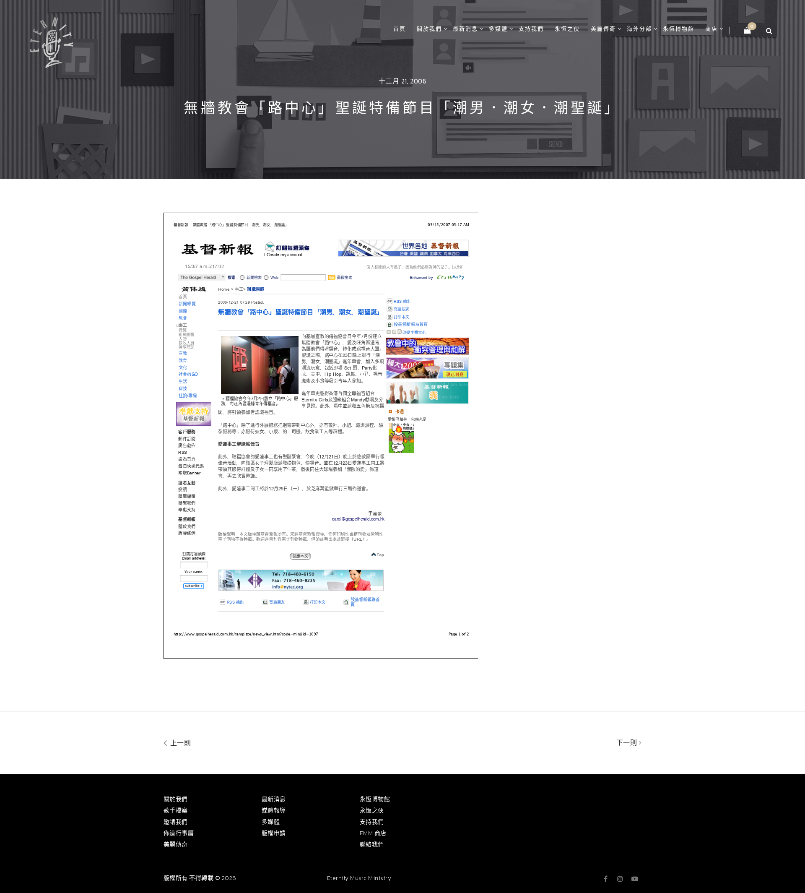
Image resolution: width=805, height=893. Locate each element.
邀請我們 (176, 821)
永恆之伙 (567, 29)
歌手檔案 (176, 810)
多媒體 (498, 29)
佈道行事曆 (179, 833)
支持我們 (531, 29)
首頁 (399, 29)
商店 (711, 29)
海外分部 (639, 29)
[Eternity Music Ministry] (51, 41)
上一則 (179, 743)
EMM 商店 (373, 833)
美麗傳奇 (603, 29)
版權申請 (274, 833)
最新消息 (465, 29)
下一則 (627, 742)
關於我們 (429, 29)
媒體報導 (274, 810)
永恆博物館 (678, 29)
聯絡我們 (372, 844)
